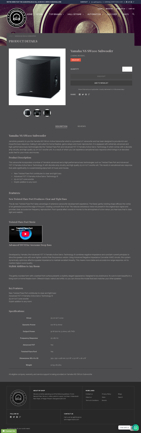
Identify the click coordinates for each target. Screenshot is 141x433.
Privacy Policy (106, 394)
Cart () (131, 9)
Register (109, 9)
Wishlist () (120, 9)
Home (29, 14)
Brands (104, 400)
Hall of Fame (75, 14)
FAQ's (126, 14)
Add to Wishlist (101, 83)
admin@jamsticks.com (113, 2)
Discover (112, 14)
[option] (37, 77)
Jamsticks (10, 428)
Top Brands (55, 14)
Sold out (101, 76)
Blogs (120, 394)
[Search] (133, 15)
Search (120, 397)
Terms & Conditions (92, 400)
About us (89, 397)
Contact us (89, 394)
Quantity (74, 69)
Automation (94, 14)
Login (100, 9)
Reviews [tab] (82, 126)
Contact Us (10, 431)
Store (39, 14)
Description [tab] (61, 126)
